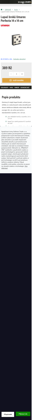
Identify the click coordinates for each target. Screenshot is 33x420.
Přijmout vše (23, 414)
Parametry (16, 87)
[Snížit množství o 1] (11, 74)
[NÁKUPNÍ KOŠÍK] (23, 2)
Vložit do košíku (18, 80)
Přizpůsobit (8, 414)
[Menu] (28, 2)
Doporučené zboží (24, 87)
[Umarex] (5, 25)
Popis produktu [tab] (4, 87)
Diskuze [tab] (11, 87)
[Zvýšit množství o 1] (22, 74)
